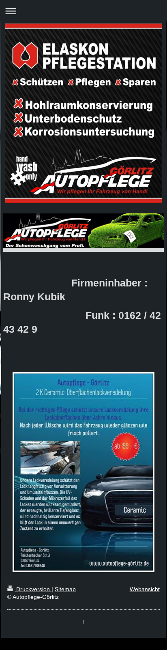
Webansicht (145, 589)
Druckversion (33, 589)
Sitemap (65, 589)
